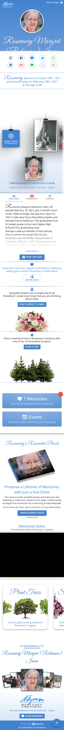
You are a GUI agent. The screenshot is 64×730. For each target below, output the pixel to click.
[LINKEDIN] (11, 65)
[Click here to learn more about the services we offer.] (32, 702)
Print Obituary (33, 257)
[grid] (32, 146)
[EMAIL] (21, 65)
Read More (32, 251)
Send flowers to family (32, 304)
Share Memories (34, 716)
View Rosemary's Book (32, 513)
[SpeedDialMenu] (57, 723)
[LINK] (53, 65)
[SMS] (32, 65)
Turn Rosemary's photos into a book (32, 183)
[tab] (14, 197)
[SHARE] (43, 65)
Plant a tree (32, 347)
